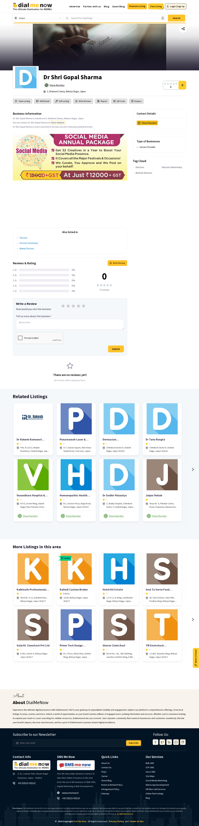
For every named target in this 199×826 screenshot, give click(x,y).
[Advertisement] (70, 202)
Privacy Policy (116, 821)
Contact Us (106, 767)
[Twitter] (162, 742)
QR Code (121, 101)
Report (104, 101)
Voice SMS (150, 771)
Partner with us (92, 6)
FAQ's (104, 771)
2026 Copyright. (72, 821)
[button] (137, 6)
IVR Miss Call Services (156, 789)
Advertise (74, 6)
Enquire (137, 101)
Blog (106, 6)
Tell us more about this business (34, 316)
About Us (105, 763)
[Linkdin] (169, 742)
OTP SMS (150, 767)
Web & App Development (157, 784)
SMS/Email (44, 101)
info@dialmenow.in (125, 814)
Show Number (57, 85)
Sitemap (105, 793)
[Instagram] (183, 742)
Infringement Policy (110, 789)
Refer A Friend (195, 656)
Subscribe (133, 742)
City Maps (150, 776)
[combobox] (104, 18)
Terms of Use (136, 821)
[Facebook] (155, 742)
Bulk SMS (150, 763)
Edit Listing (64, 101)
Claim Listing (24, 101)
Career (104, 776)
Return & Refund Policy (112, 784)
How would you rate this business (33, 309)
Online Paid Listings (155, 793)
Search (176, 18)
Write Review (85, 101)
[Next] (193, 469)
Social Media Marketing (156, 780)
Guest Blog (118, 6)
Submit (116, 348)
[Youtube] (176, 742)
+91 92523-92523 (26, 783)
